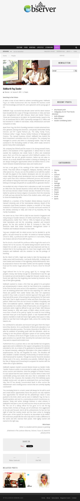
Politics (56, 194)
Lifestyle (40, 47)
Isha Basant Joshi (60, 110)
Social (56, 196)
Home (75, 51)
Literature (49, 47)
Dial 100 (38, 460)
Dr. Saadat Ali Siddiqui (38, 479)
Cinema (56, 170)
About (68, 51)
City (55, 172)
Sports (56, 199)
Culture (19, 47)
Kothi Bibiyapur (18, 51)
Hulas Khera (58, 118)
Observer (7, 92)
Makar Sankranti (14, 460)
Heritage (32, 47)
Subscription (61, 51)
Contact (62, 55)
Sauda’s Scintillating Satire (62, 121)
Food (26, 47)
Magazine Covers (49, 51)
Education (57, 179)
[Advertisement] (40, 29)
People (57, 47)
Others (56, 190)
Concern (57, 175)
